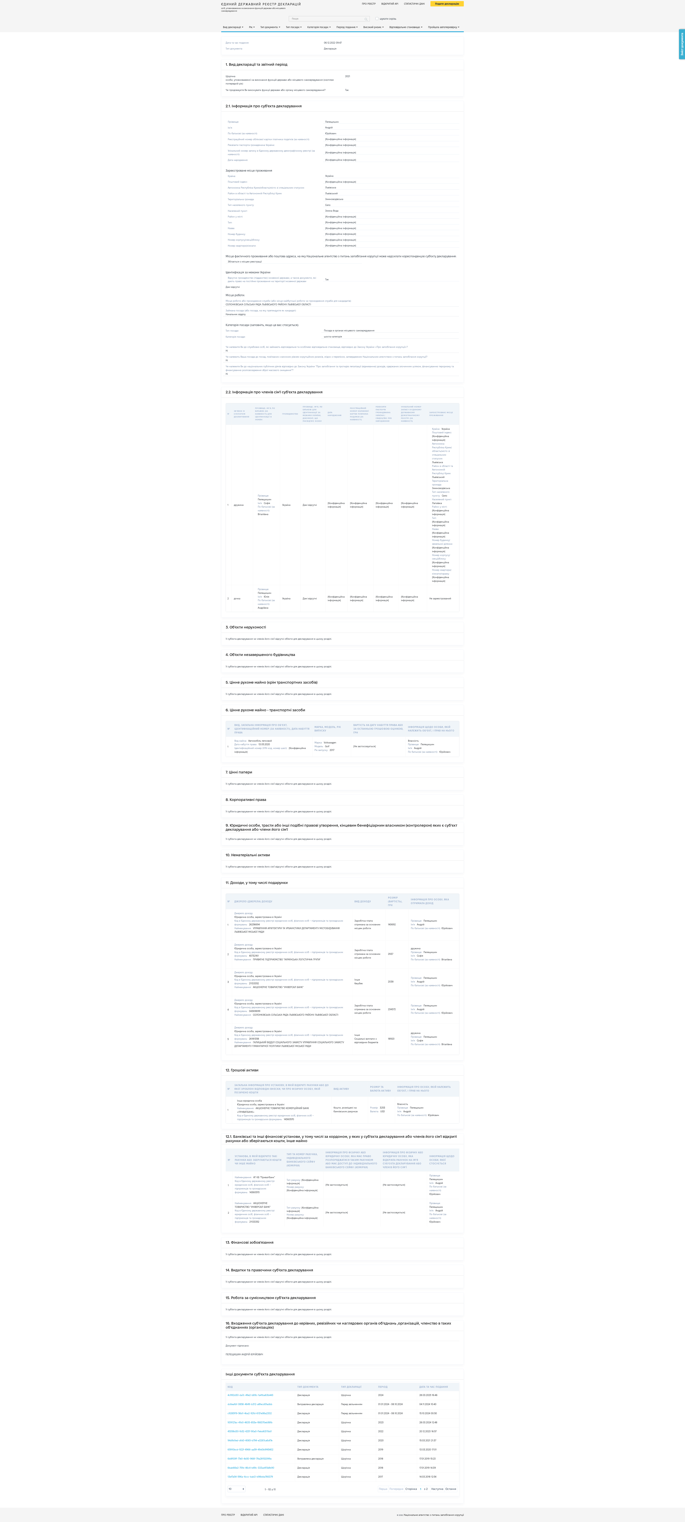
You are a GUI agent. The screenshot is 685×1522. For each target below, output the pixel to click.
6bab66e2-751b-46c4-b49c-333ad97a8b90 (251, 1467)
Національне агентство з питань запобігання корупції (434, 1515)
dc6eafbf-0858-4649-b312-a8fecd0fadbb (250, 1404)
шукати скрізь (388, 18)
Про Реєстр (369, 3)
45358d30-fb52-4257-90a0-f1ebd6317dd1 (250, 1431)
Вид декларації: (232, 27)
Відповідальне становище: (404, 27)
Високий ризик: (372, 27)
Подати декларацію (447, 3)
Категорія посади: (318, 27)
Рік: (251, 27)
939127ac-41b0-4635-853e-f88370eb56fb (250, 1422)
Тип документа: (269, 27)
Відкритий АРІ (389, 3)
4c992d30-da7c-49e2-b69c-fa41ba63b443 (250, 1395)
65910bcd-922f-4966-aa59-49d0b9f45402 (250, 1449)
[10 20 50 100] (236, 1489)
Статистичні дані (414, 3)
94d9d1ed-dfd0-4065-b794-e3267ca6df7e (250, 1440)
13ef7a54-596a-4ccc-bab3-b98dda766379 (250, 1476)
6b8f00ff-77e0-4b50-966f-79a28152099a (250, 1458)
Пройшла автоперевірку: (442, 27)
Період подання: (346, 27)
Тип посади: (293, 27)
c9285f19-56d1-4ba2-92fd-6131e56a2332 (250, 1413)
